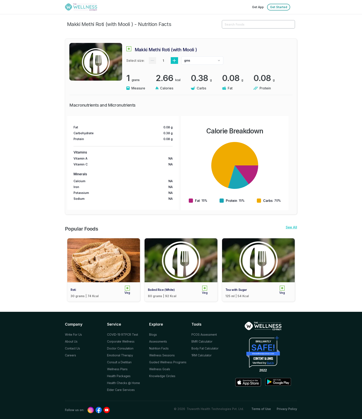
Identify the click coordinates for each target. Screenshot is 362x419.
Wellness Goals (159, 369)
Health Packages (119, 376)
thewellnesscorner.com (263, 353)
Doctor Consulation (120, 348)
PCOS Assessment (204, 334)
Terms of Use (261, 409)
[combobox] (202, 60)
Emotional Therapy (120, 355)
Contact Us (72, 348)
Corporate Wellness (120, 341)
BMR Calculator (201, 341)
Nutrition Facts (159, 348)
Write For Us (73, 334)
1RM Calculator (201, 355)
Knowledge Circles (162, 376)
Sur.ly (270, 362)
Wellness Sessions (162, 355)
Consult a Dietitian (119, 362)
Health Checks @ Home (123, 383)
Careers (70, 355)
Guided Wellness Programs (167, 362)
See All (291, 227)
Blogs (153, 334)
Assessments (158, 341)
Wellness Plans (117, 369)
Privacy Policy (287, 409)
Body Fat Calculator (204, 348)
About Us (71, 341)
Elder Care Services (121, 390)
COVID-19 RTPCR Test (122, 334)
